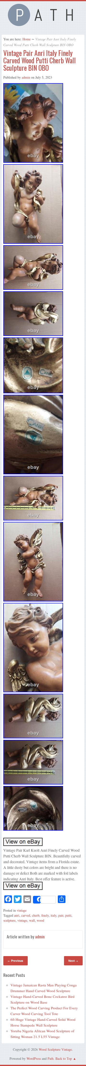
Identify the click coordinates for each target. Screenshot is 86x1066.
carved (25, 915)
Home (26, 39)
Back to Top (63, 1058)
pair (60, 915)
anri (16, 915)
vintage (22, 910)
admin (26, 77)
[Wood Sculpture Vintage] (43, 24)
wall (32, 920)
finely (45, 915)
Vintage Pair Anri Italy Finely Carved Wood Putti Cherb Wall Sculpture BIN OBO (39, 60)
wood (40, 920)
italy (53, 915)
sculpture (9, 920)
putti (68, 915)
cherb (35, 915)
